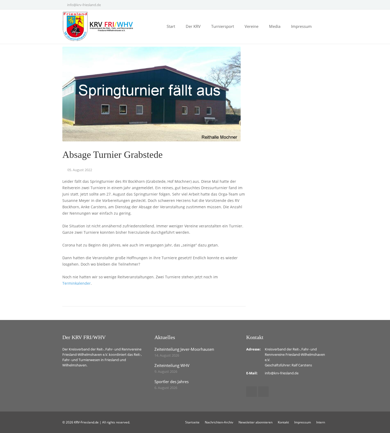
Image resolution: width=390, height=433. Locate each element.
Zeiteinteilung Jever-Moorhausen (184, 349)
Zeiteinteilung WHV (171, 365)
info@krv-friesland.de (84, 4)
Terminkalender (76, 283)
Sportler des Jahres (171, 381)
